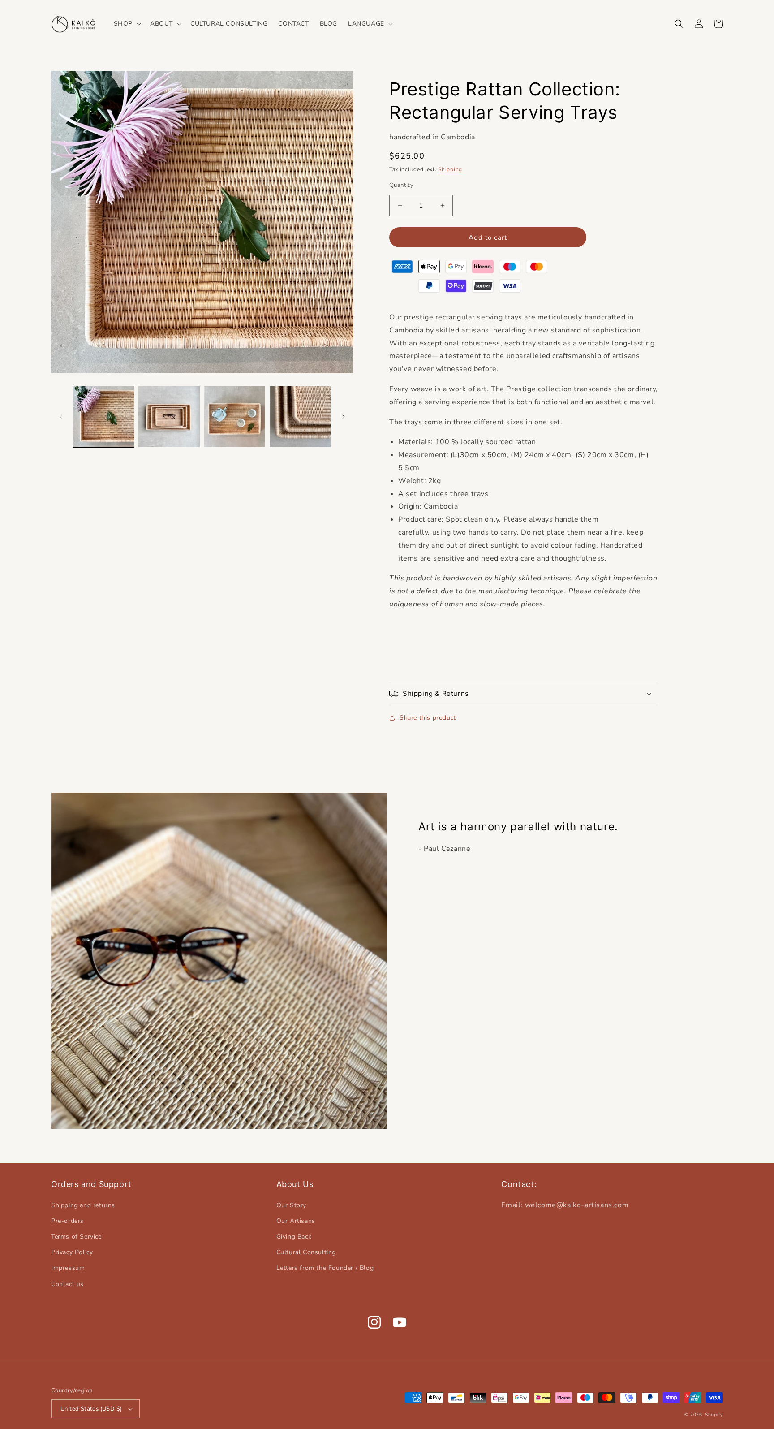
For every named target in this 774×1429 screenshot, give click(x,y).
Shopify (714, 1415)
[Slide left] (61, 417)
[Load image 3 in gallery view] (234, 416)
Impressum (68, 1268)
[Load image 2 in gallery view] (168, 416)
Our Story (291, 1205)
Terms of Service (76, 1236)
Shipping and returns (83, 1205)
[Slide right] (343, 417)
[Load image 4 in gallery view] (300, 416)
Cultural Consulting (306, 1252)
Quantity (401, 185)
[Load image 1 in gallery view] (103, 416)
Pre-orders (67, 1221)
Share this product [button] (428, 717)
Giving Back (294, 1236)
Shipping (450, 169)
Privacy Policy (72, 1252)
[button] (126, 23)
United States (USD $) (91, 1409)
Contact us (67, 1284)
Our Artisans (295, 1221)
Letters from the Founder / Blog (325, 1268)
